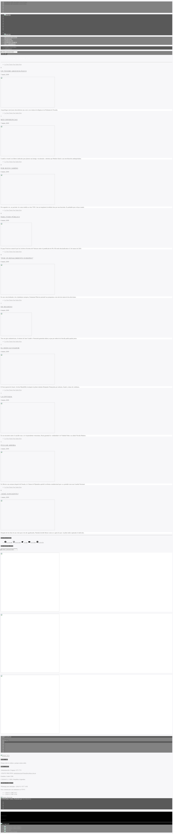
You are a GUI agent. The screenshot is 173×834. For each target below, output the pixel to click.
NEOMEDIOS (26, 799)
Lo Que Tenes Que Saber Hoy (13, 64)
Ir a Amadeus (9, 23)
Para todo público (10, 217)
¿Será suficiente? (10, 494)
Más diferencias (9, 120)
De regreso (6, 307)
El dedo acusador (10, 348)
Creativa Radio (13, 831)
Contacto (8, 20)
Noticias (8, 18)
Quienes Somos (10, 21)
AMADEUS (8, 48)
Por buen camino (9, 168)
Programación (10, 16)
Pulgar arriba (8, 445)
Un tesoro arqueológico (14, 71)
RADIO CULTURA (10, 47)
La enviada (6, 397)
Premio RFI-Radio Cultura (15, 4)
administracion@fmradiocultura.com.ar (25, 773)
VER (7, 29)
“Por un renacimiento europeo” (17, 258)
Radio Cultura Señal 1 (15, 827)
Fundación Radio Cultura (15, 2)
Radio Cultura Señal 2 (15, 828)
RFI (10, 830)
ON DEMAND (9, 26)
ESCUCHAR (9, 28)
